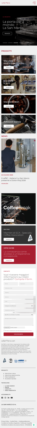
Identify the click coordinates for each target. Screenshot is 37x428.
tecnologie (5, 383)
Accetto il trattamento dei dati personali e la (18, 330)
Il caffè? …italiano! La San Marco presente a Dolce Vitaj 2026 (15, 179)
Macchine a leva (10, 373)
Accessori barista (10, 379)
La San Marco (10, 386)
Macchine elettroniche (12, 375)
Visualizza (4, 183)
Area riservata (10, 390)
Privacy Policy (29, 330)
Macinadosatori (10, 377)
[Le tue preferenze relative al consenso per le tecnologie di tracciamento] (34, 425)
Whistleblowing (29, 425)
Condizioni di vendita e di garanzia (10, 423)
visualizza (7, 33)
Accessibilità (5, 394)
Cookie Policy (14, 421)
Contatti (8, 389)
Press (7, 387)
